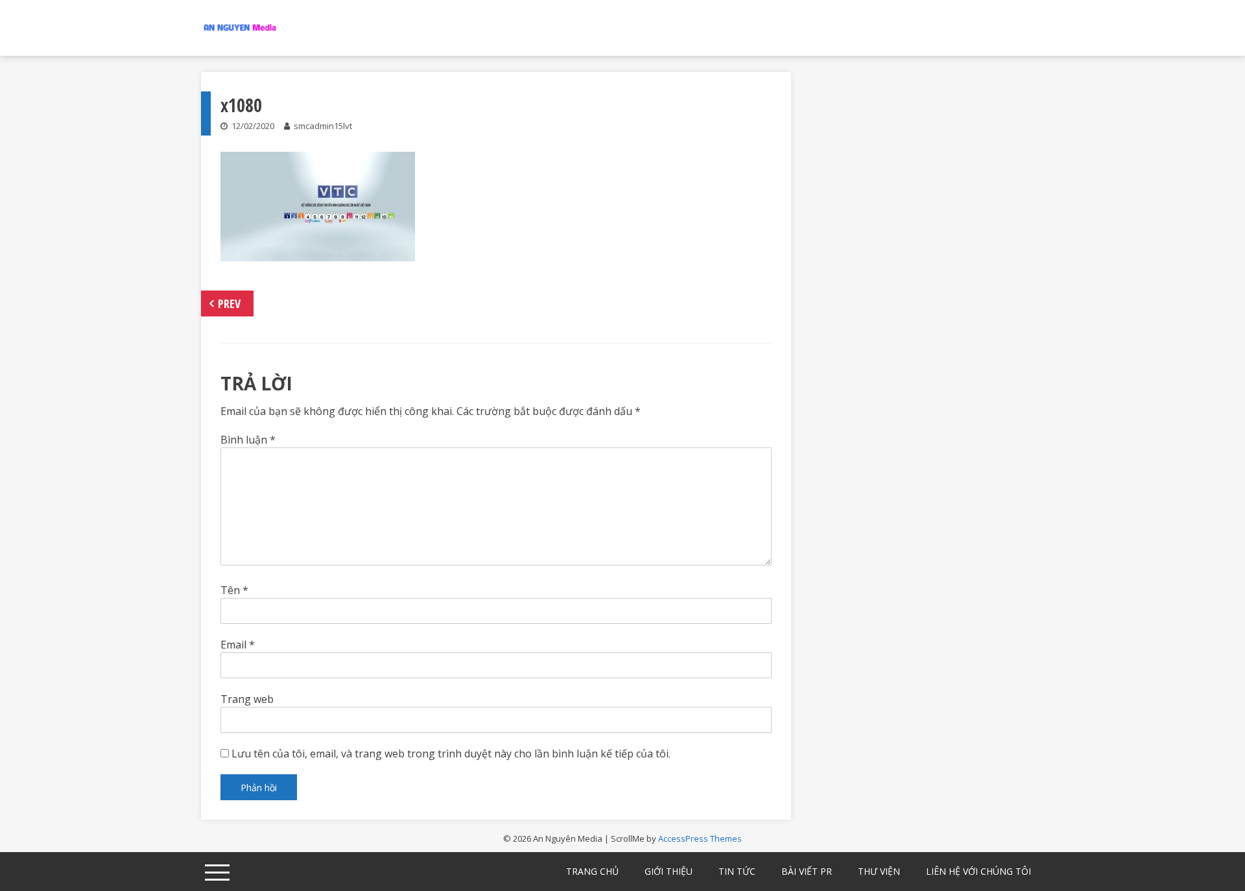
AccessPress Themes (700, 838)
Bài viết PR (806, 871)
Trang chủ (592, 871)
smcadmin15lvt (323, 126)
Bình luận (248, 440)
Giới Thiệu (669, 871)
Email (237, 644)
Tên (234, 590)
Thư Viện (879, 871)
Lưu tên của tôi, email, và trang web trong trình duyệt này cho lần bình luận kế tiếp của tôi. (450, 753)
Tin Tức (736, 871)
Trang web (247, 699)
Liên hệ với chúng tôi (978, 871)
